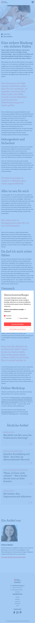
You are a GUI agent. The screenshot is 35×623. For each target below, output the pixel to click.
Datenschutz (7, 311)
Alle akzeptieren (17, 324)
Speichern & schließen (17, 329)
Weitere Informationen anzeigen (14, 309)
